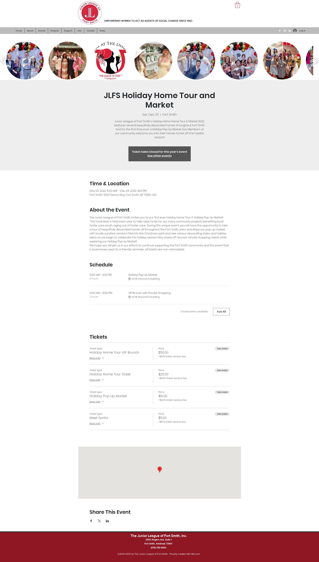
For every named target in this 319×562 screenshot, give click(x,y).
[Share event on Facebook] (91, 521)
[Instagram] (284, 30)
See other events (159, 156)
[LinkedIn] (289, 30)
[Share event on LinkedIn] (107, 521)
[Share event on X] (99, 521)
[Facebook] (279, 30)
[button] (237, 5)
